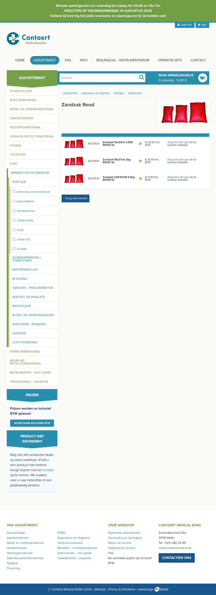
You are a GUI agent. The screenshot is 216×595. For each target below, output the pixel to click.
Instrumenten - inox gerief (30, 372)
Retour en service (119, 543)
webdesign (146, 589)
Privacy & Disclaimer (121, 589)
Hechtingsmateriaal (25, 127)
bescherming (25, 201)
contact (48, 470)
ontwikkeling (26, 211)
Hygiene (16, 145)
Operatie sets (170, 60)
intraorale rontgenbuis (33, 192)
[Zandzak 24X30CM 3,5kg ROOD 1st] (73, 178)
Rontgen (19, 182)
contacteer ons (176, 558)
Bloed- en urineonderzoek (33, 315)
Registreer (173, 142)
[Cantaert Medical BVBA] (28, 38)
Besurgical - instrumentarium (122, 60)
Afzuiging (19, 279)
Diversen (19, 333)
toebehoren (25, 220)
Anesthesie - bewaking (29, 324)
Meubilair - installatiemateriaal (25, 362)
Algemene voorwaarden (124, 533)
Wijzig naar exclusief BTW (32, 423)
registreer (186, 24)
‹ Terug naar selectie (75, 198)
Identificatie (21, 306)
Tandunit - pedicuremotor (32, 288)
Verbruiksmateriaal (25, 351)
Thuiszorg (18, 154)
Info (84, 60)
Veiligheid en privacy (121, 548)
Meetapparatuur (25, 269)
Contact (198, 60)
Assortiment (45, 60)
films (20, 230)
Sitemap (99, 589)
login (203, 24)
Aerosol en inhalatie (28, 297)
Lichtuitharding (24, 342)
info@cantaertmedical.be (175, 548)
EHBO (14, 164)
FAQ (68, 60)
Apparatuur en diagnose (30, 173)
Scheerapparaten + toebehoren (27, 259)
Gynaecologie (21, 91)
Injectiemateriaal (23, 100)
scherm (22, 249)
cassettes (23, 239)
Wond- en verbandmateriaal (32, 109)
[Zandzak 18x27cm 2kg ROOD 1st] (73, 161)
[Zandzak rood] (184, 112)
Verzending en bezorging (125, 538)
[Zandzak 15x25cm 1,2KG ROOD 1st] (73, 143)
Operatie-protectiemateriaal (32, 136)
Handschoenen (22, 118)
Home (20, 60)
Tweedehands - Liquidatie (29, 382)
